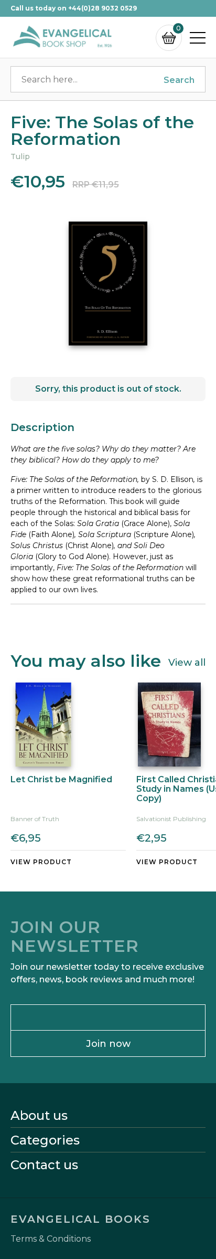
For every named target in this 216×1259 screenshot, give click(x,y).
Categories (45, 1140)
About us (39, 1115)
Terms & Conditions (50, 1239)
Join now (108, 1044)
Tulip (20, 156)
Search (179, 80)
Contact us (44, 1165)
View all (187, 662)
